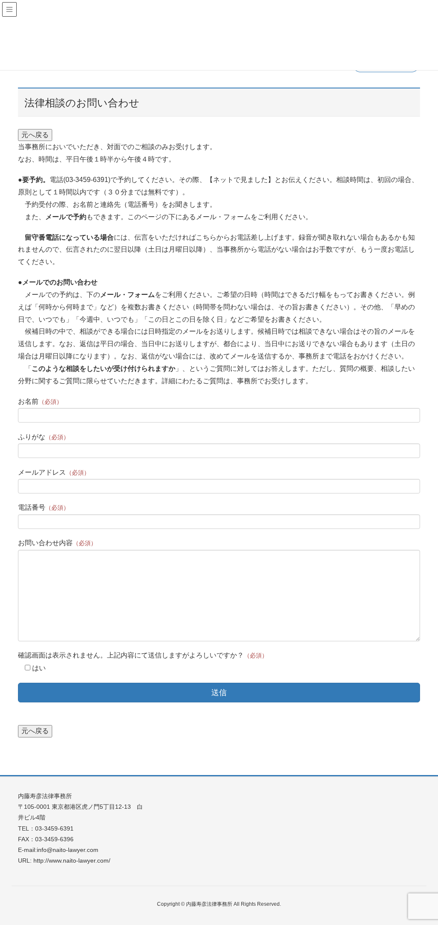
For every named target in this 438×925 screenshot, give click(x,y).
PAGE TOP (419, 889)
